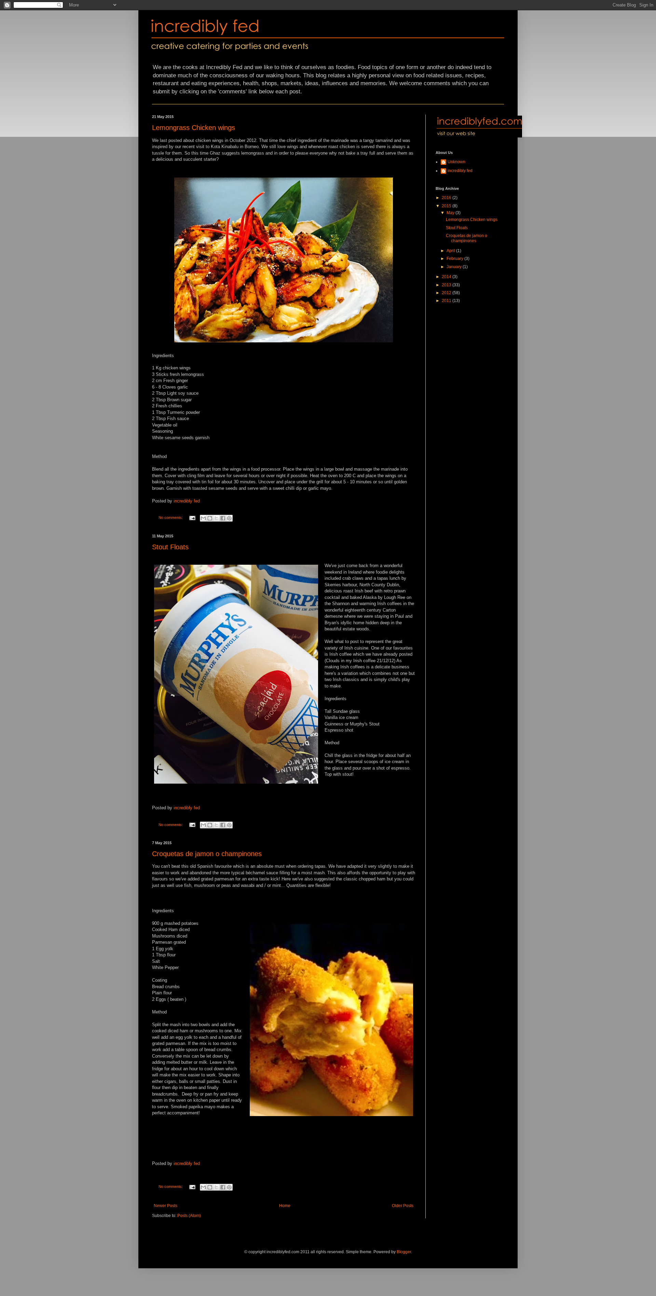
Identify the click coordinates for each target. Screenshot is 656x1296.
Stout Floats (170, 547)
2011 (447, 300)
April (451, 250)
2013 (447, 285)
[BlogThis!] (209, 518)
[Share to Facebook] (222, 518)
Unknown (456, 161)
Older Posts (402, 1205)
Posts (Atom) (189, 1215)
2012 (447, 292)
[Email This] (203, 518)
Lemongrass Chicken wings (193, 127)
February (455, 258)
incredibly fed (187, 500)
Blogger (404, 1251)
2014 (447, 276)
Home (284, 1205)
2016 (447, 197)
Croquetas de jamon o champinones (207, 854)
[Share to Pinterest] (229, 518)
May (451, 212)
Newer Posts (165, 1205)
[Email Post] (192, 517)
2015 (447, 206)
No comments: (171, 517)
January (455, 266)
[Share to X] (216, 518)
